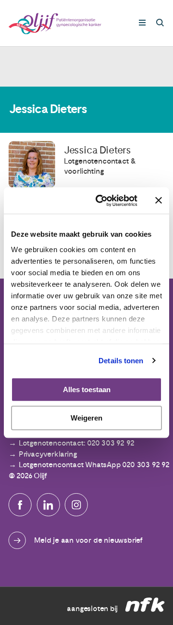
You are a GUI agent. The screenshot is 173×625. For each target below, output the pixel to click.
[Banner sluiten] (158, 200)
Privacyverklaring (48, 454)
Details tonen (121, 361)
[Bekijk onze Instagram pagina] (76, 504)
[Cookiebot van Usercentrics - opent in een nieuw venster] (101, 200)
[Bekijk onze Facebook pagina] (20, 504)
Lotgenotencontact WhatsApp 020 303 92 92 (94, 465)
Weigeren (86, 418)
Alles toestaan (87, 389)
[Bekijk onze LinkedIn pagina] (48, 504)
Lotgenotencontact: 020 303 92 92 (77, 443)
